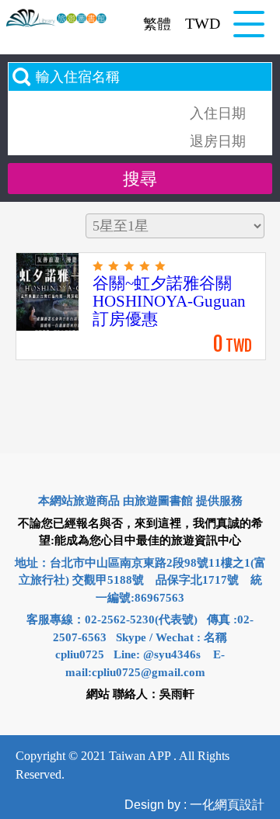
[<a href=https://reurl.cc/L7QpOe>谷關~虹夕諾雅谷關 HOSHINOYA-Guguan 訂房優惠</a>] (48, 327)
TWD (202, 23)
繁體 (157, 24)
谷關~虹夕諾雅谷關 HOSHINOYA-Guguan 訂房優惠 (169, 301)
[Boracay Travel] (56, 18)
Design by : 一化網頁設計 (194, 804)
